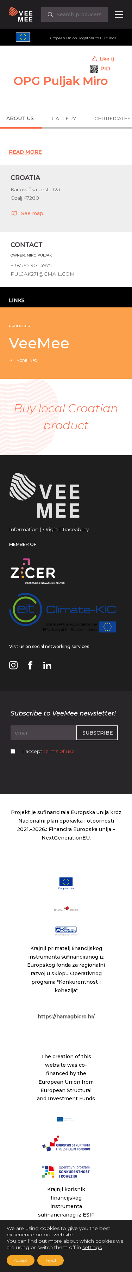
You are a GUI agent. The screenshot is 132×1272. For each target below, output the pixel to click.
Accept (20, 1260)
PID (105, 68)
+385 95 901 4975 (31, 265)
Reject (50, 1260)
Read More (25, 152)
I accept (48, 751)
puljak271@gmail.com (43, 274)
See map (32, 213)
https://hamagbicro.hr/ (66, 1016)
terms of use (59, 751)
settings (92, 1247)
